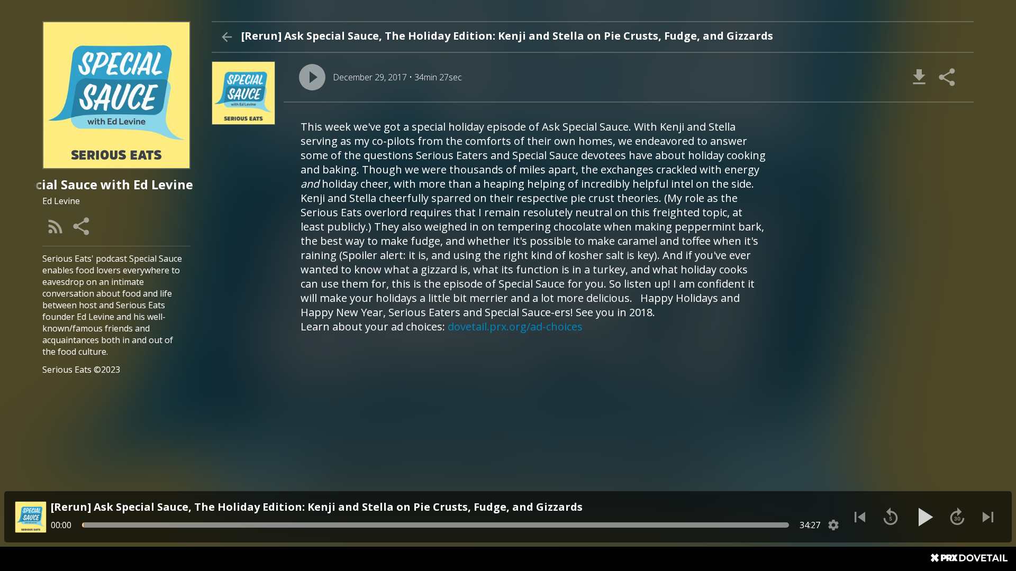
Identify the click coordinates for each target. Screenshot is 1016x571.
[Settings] (833, 525)
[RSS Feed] (55, 226)
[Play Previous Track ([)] (860, 517)
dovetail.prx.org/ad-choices (515, 326)
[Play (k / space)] (924, 517)
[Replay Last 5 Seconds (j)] (890, 517)
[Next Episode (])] (988, 517)
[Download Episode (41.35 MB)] (919, 77)
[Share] (82, 226)
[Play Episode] (312, 77)
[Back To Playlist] (226, 37)
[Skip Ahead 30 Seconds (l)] (957, 517)
